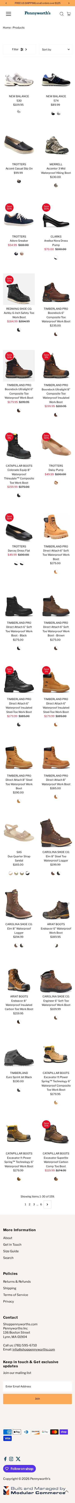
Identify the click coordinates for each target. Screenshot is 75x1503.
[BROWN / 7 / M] (56, 415)
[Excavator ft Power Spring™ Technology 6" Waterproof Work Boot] (19, 1134)
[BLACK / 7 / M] (19, 648)
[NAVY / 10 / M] (22, 563)
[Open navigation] (11, 14)
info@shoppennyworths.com (33, 1349)
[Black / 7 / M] (19, 724)
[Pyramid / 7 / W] (19, 1179)
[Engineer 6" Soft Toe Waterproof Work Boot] (56, 977)
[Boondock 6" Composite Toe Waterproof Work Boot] (56, 289)
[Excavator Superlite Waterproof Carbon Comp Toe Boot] (56, 1134)
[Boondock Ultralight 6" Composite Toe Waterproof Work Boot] (19, 365)
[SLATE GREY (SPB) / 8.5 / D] (59, 113)
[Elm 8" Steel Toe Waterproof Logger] (56, 832)
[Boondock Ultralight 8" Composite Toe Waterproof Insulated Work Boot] (56, 365)
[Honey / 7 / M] (56, 1102)
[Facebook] (5, 1460)
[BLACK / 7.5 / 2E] (19, 330)
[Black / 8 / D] (59, 873)
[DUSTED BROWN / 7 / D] (19, 1022)
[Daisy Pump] (56, 446)
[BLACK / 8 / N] (56, 257)
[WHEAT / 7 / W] (19, 801)
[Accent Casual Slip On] (19, 145)
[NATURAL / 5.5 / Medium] (11, 873)
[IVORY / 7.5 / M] (22, 253)
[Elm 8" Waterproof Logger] (19, 905)
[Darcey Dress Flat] (19, 527)
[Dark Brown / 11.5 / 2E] (56, 1018)
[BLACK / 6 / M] (16, 563)
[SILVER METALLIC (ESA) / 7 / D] (19, 111)
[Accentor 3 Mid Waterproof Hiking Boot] (56, 145)
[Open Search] (62, 14)
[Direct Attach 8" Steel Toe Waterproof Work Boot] (19, 756)
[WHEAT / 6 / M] (56, 572)
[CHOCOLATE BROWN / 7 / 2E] (56, 945)
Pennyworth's (40, 1479)
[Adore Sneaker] (19, 217)
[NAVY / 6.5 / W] (16, 253)
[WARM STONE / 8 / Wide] (22, 873)
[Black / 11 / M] (19, 181)
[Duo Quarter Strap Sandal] (19, 832)
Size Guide (11, 1251)
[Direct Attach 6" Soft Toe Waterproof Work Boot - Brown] (56, 603)
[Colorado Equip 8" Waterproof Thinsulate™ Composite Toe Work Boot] (19, 446)
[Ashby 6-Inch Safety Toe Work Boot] (19, 289)
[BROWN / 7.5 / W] (56, 334)
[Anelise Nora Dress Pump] (56, 217)
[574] (56, 77)
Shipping (9, 1288)
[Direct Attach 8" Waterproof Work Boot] (56, 756)
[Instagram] (11, 1460)
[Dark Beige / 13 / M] (56, 1179)
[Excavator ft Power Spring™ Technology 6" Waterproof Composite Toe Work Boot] (56, 1053)
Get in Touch (12, 1244)
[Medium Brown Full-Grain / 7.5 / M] (19, 410)
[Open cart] (69, 14)
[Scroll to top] (66, 1491)
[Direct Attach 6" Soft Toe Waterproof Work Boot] (56, 527)
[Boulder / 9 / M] (56, 185)
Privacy (8, 1301)
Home (7, 27)
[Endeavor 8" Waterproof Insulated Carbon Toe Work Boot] (19, 977)
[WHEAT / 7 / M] (56, 724)
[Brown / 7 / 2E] (53, 873)
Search (8, 1258)
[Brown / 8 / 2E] (16, 945)
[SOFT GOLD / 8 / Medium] (16, 873)
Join (37, 1398)
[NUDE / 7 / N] (56, 483)
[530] (19, 77)
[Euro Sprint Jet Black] (19, 1053)
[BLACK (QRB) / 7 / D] (53, 113)
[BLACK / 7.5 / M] (19, 1090)
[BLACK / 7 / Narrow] (27, 873)
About (7, 1238)
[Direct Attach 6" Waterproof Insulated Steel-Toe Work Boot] (19, 680)
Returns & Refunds (17, 1281)
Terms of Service (15, 1295)
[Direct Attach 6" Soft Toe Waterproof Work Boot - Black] (19, 603)
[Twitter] (18, 1460)
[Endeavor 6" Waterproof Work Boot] (56, 905)
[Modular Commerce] (34, 1494)
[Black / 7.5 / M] (19, 495)
